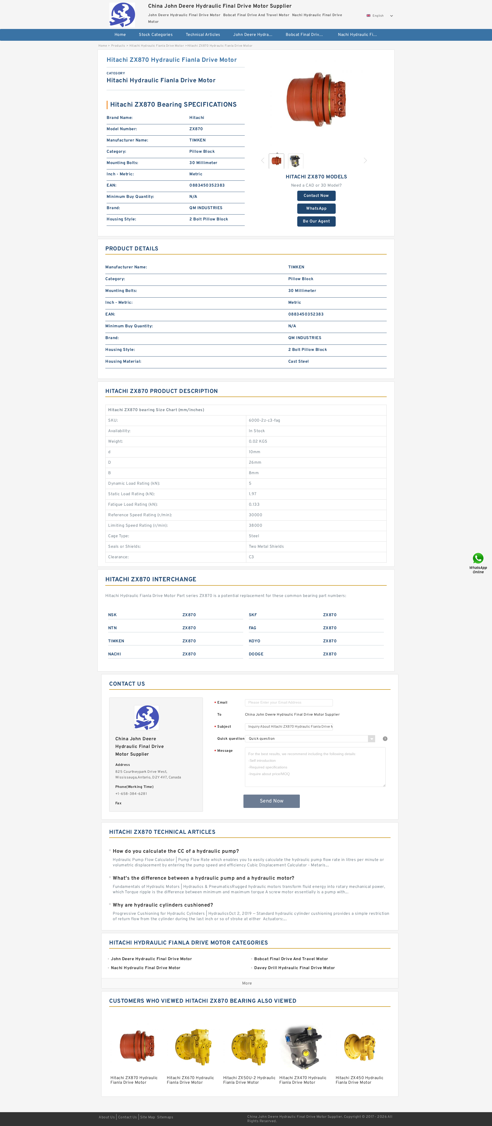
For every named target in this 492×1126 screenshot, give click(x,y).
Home (120, 34)
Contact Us (127, 1117)
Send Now (272, 801)
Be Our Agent (316, 221)
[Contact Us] (478, 563)
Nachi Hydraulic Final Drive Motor (360, 34)
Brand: (113, 208)
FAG (253, 628)
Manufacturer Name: (127, 140)
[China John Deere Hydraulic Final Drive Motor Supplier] (122, 13)
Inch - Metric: (120, 174)
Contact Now (316, 195)
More (247, 983)
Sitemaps (165, 1117)
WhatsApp (316, 208)
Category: (116, 151)
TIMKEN (116, 641)
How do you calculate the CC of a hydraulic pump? (176, 851)
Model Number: (122, 129)
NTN (112, 628)
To (219, 715)
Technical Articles (203, 34)
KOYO (255, 641)
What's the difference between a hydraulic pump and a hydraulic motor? (203, 878)
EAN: (111, 185)
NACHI (114, 654)
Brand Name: (120, 117)
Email (221, 703)
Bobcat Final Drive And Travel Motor (308, 34)
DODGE (256, 654)
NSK (112, 615)
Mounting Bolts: (122, 163)
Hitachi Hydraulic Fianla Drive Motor (156, 46)
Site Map (147, 1117)
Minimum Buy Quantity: (130, 196)
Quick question (230, 739)
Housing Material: (123, 361)
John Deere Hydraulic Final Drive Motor (256, 34)
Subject (222, 727)
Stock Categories (156, 34)
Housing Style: (121, 219)
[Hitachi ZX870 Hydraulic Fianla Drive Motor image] (316, 102)
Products (118, 46)
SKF (253, 615)
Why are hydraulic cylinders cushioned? (163, 905)
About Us (107, 1117)
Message (223, 751)
